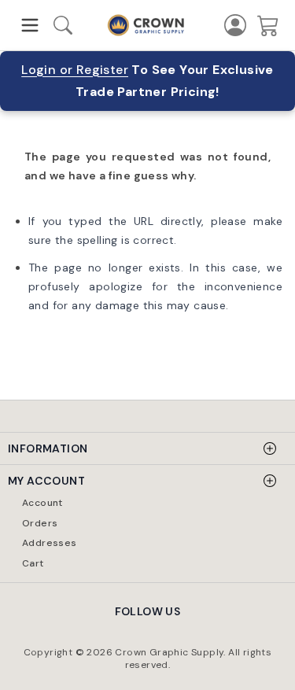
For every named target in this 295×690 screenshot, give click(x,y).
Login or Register (74, 69)
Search (70, 27)
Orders (39, 523)
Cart (33, 563)
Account (42, 502)
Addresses (49, 543)
